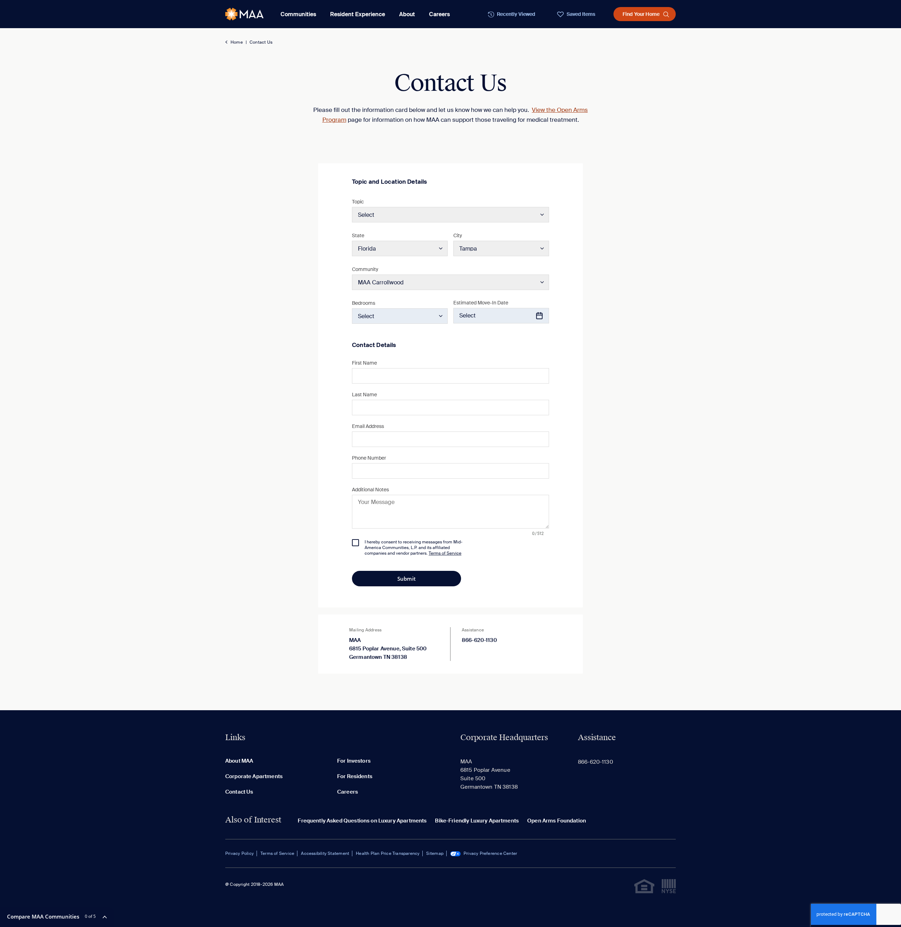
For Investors (354, 760)
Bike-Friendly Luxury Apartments (477, 820)
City (457, 235)
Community (365, 269)
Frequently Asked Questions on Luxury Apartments (362, 820)
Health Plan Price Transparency (388, 853)
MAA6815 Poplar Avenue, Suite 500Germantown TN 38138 (388, 649)
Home (237, 42)
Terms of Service (277, 853)
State (358, 235)
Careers (439, 14)
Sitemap (434, 853)
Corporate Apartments (254, 776)
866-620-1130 (479, 640)
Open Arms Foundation (556, 820)
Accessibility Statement (325, 853)
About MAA (239, 760)
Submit (406, 578)
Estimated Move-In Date (480, 302)
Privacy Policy (239, 853)
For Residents (354, 776)
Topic (358, 201)
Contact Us (261, 42)
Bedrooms (363, 303)
